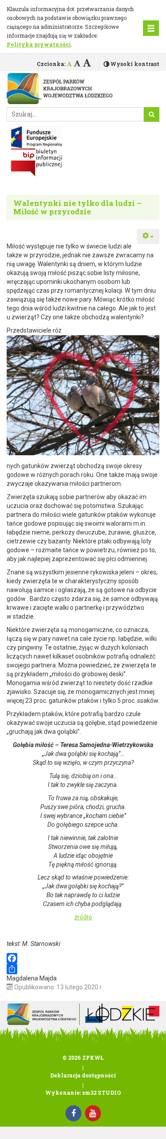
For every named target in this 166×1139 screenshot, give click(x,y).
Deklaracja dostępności (83, 1075)
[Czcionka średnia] (77, 63)
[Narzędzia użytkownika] (148, 236)
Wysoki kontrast (134, 63)
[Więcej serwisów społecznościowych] (83, 969)
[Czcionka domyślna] (69, 63)
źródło (83, 917)
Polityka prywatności (39, 44)
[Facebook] (83, 958)
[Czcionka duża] (87, 62)
